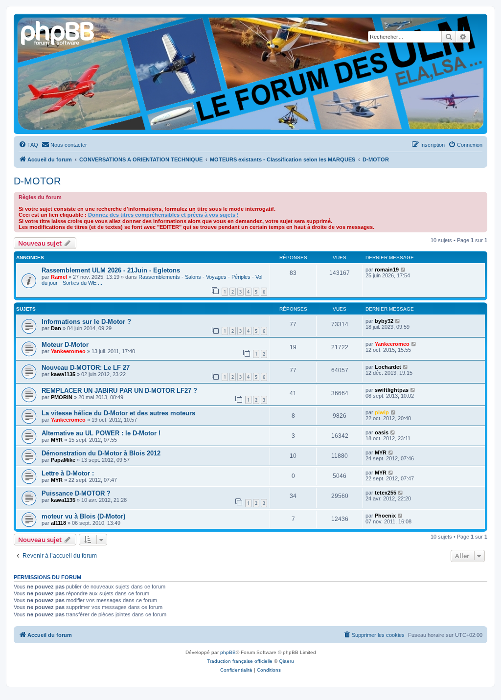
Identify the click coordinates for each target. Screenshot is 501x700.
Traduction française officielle (240, 661)
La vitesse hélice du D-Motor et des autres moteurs (118, 413)
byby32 (384, 321)
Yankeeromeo (68, 351)
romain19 (387, 269)
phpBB (228, 652)
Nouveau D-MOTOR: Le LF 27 (86, 367)
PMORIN (61, 397)
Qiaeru (286, 661)
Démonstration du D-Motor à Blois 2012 (101, 453)
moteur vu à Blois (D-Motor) (83, 516)
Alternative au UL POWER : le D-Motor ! (101, 433)
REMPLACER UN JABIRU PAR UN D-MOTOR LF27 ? (119, 390)
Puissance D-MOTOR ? (76, 493)
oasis (381, 432)
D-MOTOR (37, 181)
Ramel (59, 277)
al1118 (58, 523)
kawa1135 (63, 374)
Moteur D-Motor (65, 344)
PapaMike (63, 460)
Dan (56, 328)
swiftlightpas (392, 390)
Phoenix (385, 516)
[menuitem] (28, 145)
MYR (57, 440)
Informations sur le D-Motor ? (86, 321)
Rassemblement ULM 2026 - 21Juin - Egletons (111, 270)
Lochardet (388, 367)
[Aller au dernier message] (403, 269)
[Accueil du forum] (58, 31)
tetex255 (385, 493)
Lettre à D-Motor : (68, 473)
